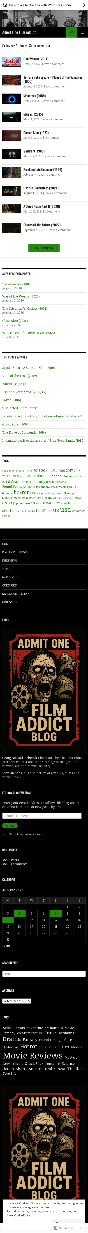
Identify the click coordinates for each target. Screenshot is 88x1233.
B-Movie (67, 1028)
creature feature (30, 1033)
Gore (68, 1039)
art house (52, 1028)
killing (50, 493)
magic (71, 493)
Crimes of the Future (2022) (41, 224)
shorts (30, 510)
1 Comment (52, 137)
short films (67, 503)
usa (65, 509)
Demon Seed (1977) (36, 132)
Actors (20, 1028)
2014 (45, 470)
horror (21, 492)
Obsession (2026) (15, 320)
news (78, 497)
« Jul (6, 946)
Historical (10, 1047)
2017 (69, 470)
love (59, 493)
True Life (9, 1073)
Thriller (74, 1068)
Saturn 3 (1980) (33, 150)
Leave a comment (53, 64)
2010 (18, 470)
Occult (7, 503)
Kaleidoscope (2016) (17, 384)
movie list (41, 497)
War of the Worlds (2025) (21, 296)
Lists (65, 1047)
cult (4, 482)
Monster (7, 497)
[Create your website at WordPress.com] (44, 5)
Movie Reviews (33, 1055)
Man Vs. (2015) (33, 114)
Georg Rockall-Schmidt (19, 758)
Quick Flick (9, 585)
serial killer (51, 503)
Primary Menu (82, 32)
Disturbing (66, 1033)
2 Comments (52, 211)
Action (8, 1027)
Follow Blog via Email (17, 792)
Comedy (9, 1033)
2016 (61, 470)
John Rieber (11, 773)
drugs (25, 482)
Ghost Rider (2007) (16, 424)
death (16, 481)
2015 (53, 470)
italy (35, 493)
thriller (44, 510)
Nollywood (10, 602)
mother (30, 497)
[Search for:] (44, 974)
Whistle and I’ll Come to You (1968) (28, 333)
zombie (6, 515)
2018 (77, 470)
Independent (49, 1047)
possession (23, 503)
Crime (50, 1032)
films (55, 482)
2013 (36, 470)
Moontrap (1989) (34, 95)
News (7, 1063)
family (39, 481)
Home (6, 544)
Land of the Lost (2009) (19, 376)
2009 (12, 470)
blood (41, 475)
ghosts (62, 486)
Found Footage (14, 486)
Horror (28, 1046)
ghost (54, 486)
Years (6, 569)
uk (56, 509)
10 (8, 920)
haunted (7, 493)
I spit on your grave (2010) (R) (24, 392)
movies (53, 498)
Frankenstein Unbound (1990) (42, 169)
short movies (13, 510)
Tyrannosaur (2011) (16, 284)
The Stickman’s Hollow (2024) (24, 308)
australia (26, 476)
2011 (24, 470)
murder (65, 497)
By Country (10, 577)
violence (76, 510)
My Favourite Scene (15, 593)
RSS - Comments (15, 864)
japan (42, 493)
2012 (29, 470)
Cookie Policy (22, 1215)
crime (77, 476)
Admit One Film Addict (19, 32)
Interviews (9, 560)
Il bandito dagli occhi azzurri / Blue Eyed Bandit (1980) (43, 440)
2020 (12, 476)
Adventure (35, 1027)
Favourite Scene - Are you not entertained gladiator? (42, 416)
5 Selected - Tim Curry (19, 408)
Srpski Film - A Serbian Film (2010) (28, 367)
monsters (19, 497)
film (48, 481)
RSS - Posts (10, 860)
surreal (59, 1069)
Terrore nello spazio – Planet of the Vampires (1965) (52, 79)
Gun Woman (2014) (35, 58)
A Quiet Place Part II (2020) (41, 206)
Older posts (44, 247)
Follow (10, 825)
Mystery (71, 1057)
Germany (44, 486)
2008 (5, 470)
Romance (52, 1063)
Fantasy (30, 1039)
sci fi (39, 503)
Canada (55, 475)
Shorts (21, 1068)
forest (63, 481)
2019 (5, 476)
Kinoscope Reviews (15, 552)
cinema (67, 476)
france (31, 487)
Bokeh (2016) (11, 400)
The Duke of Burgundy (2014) (24, 432)
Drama (12, 1039)
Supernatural (40, 1068)
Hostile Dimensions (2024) (40, 187)
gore (70, 486)
